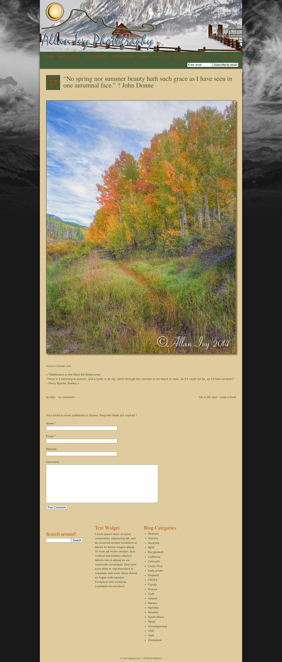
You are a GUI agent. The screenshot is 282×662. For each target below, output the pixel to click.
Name (50, 423)
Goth (151, 593)
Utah (151, 635)
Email (49, 436)
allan (52, 397)
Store (197, 56)
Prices (181, 56)
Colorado (60, 366)
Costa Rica (155, 566)
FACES (152, 580)
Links (143, 56)
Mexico (152, 603)
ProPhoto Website (153, 658)
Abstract (153, 533)
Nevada (153, 612)
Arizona (153, 538)
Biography (69, 56)
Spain (151, 621)
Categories (95, 56)
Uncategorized (157, 626)
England (153, 575)
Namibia (153, 607)
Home (49, 56)
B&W (151, 547)
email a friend (228, 397)
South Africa (156, 617)
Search (231, 56)
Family (152, 584)
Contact (162, 56)
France (152, 589)
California (154, 556)
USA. (68, 366)
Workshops (122, 56)
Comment (52, 461)
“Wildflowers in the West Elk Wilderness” (73, 374)
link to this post (208, 397)
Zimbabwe (155, 640)
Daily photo (155, 570)
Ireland (152, 598)
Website (51, 449)
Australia (153, 543)
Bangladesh (156, 552)
